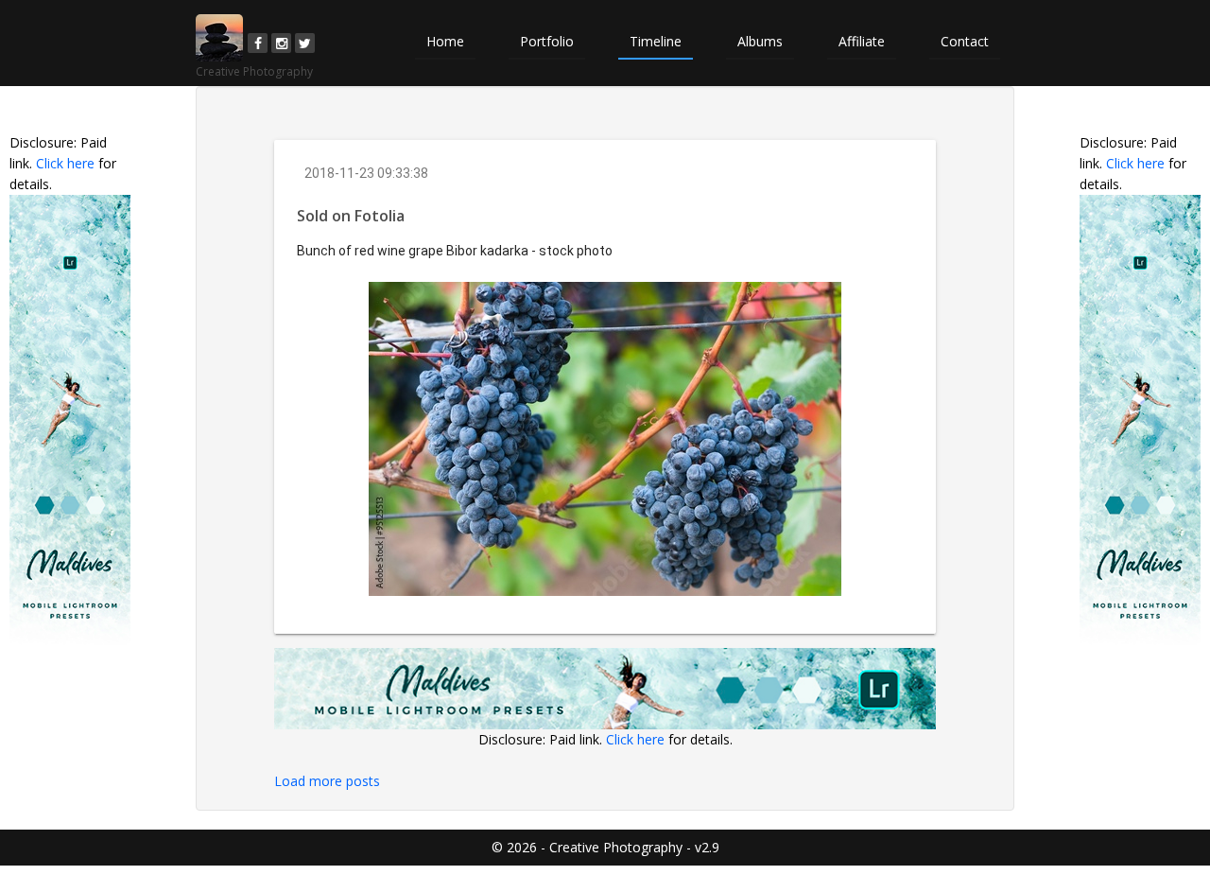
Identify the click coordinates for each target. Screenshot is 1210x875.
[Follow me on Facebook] (258, 43)
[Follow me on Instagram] (281, 43)
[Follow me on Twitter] (305, 43)
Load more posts (327, 781)
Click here (65, 163)
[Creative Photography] (219, 37)
